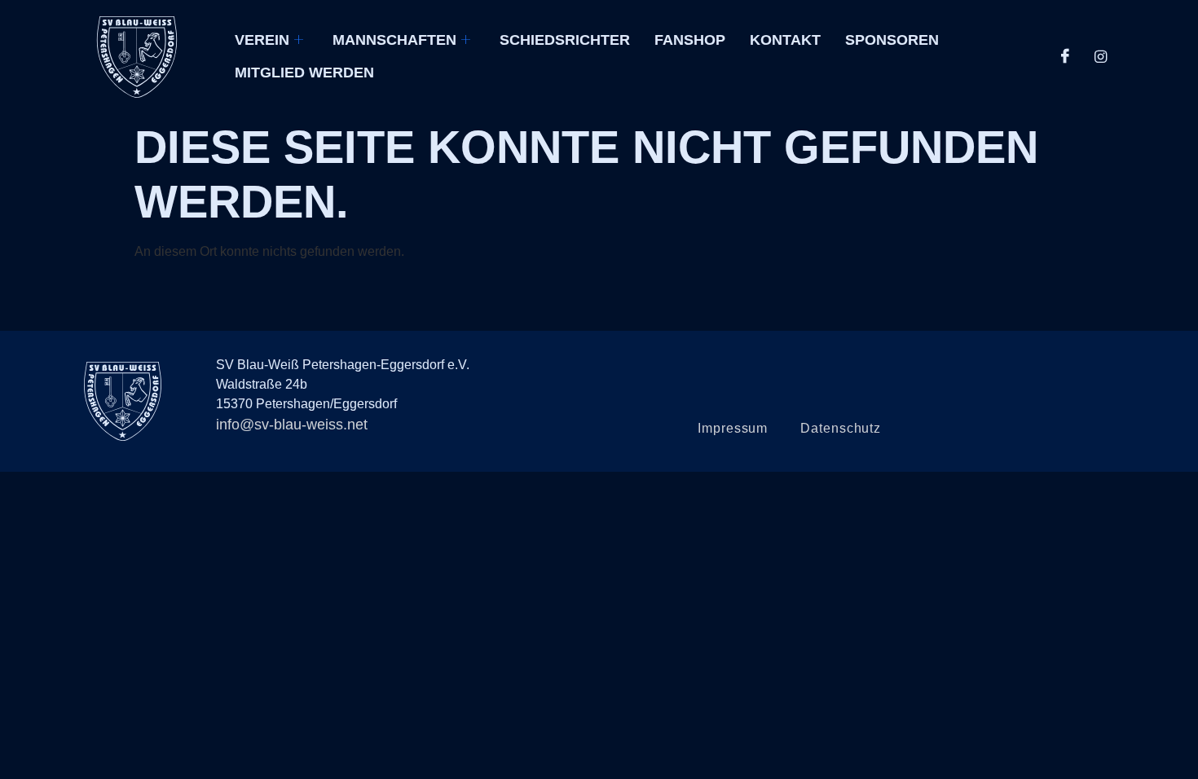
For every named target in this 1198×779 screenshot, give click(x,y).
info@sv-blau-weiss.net (292, 424)
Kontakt (785, 40)
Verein (262, 40)
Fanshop (689, 40)
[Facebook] (1065, 57)
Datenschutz (840, 428)
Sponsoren (892, 40)
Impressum (733, 428)
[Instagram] (1101, 57)
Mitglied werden (304, 72)
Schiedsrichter (565, 40)
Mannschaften (394, 40)
